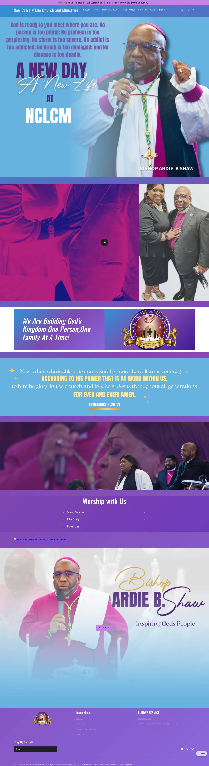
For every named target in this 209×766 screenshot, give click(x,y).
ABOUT (79, 718)
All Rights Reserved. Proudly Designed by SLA (63, 765)
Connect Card (144, 718)
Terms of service (110, 764)
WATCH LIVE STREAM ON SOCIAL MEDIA (157, 724)
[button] (87, 10)
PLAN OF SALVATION (86, 729)
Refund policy (86, 764)
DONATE (80, 735)
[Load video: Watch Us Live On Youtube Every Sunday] (104, 242)
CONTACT (81, 724)
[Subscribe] (54, 749)
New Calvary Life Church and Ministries (33, 765)
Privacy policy (98, 764)
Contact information (125, 764)
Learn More (104, 628)
